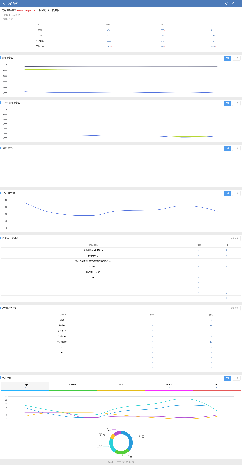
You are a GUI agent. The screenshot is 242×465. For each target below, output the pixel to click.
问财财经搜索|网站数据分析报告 (30, 10)
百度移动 (73, 386)
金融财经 (16, 15)
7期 (227, 58)
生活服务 (6, 15)
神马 (217, 386)
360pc (120, 385)
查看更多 (234, 238)
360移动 (168, 386)
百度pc (25, 386)
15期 (236, 58)
